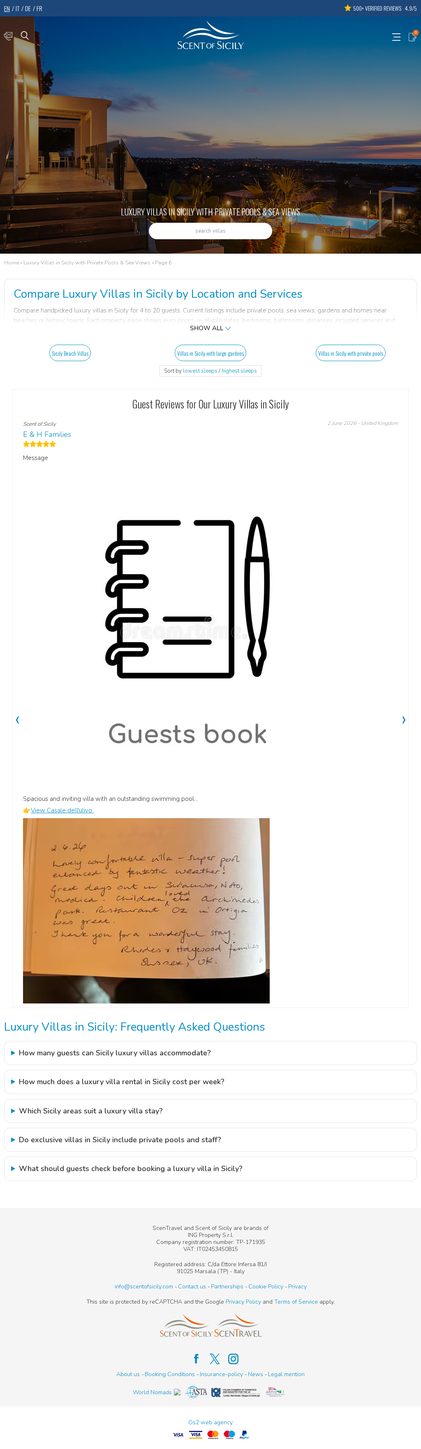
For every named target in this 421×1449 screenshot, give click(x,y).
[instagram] (229, 1359)
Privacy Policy (243, 1301)
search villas (210, 231)
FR (39, 8)
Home (11, 263)
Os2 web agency (210, 1422)
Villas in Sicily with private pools (350, 353)
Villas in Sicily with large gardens (210, 353)
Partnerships (227, 1286)
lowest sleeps (200, 371)
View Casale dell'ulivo (62, 810)
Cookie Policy (265, 1286)
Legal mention (286, 1374)
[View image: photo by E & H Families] (146, 910)
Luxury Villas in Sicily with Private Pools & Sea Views (86, 263)
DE (28, 8)
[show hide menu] (396, 36)
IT (17, 8)
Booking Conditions (170, 1374)
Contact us (192, 1286)
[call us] (8, 36)
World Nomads (152, 1392)
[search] (25, 35)
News (255, 1374)
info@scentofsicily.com (144, 1286)
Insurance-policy (221, 1374)
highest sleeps (239, 371)
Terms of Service (296, 1301)
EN (7, 8)
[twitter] (210, 1359)
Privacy (297, 1286)
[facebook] (192, 1359)
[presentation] (17, 715)
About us (128, 1374)
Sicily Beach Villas (70, 353)
